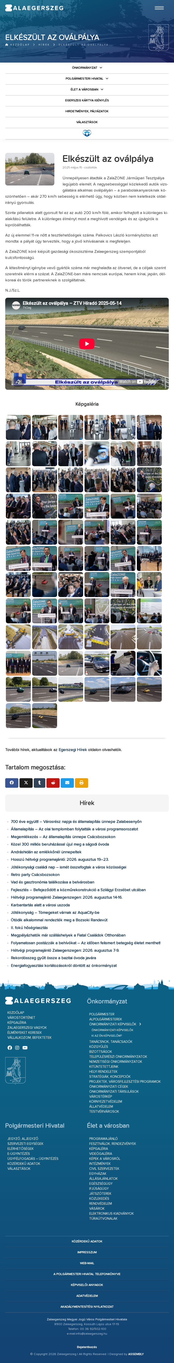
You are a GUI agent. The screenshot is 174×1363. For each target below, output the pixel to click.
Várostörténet (21, 1017)
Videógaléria (100, 1154)
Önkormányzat (84, 67)
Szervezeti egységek (25, 1144)
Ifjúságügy (99, 1188)
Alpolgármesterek (105, 1019)
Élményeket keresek (24, 1032)
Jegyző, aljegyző (22, 1139)
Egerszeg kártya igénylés (87, 100)
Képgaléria (16, 1022)
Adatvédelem (87, 1295)
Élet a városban (84, 89)
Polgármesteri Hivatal (84, 78)
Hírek (44, 45)
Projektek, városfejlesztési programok (125, 1081)
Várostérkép (100, 1096)
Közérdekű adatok (23, 1163)
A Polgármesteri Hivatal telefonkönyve (87, 1274)
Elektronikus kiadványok (111, 1213)
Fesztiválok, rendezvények (112, 1144)
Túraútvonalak (103, 1218)
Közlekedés (99, 1198)
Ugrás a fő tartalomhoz (157, 2)
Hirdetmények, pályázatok (87, 111)
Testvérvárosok (104, 1111)
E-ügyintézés (18, 1154)
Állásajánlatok (103, 1178)
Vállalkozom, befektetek (29, 1037)
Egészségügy (101, 1183)
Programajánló (103, 1139)
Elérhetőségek (20, 1149)
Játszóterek (100, 1193)
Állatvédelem (101, 1106)
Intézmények (100, 1163)
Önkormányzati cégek (108, 1086)
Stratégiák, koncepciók (110, 1076)
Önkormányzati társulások (114, 1091)
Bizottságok (100, 1051)
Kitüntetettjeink (103, 1066)
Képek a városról (104, 1159)
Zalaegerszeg (34, 8)
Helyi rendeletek (103, 1071)
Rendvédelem (100, 1203)
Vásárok (97, 1208)
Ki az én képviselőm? (107, 1035)
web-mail (87, 1263)
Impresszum (87, 1252)
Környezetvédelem (105, 1101)
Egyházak (97, 1173)
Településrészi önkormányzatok (118, 1056)
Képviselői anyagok (87, 1285)
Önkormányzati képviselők (112, 1024)
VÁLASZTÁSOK (87, 122)
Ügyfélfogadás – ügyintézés (32, 1159)
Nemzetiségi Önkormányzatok (115, 1061)
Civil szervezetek (104, 1168)
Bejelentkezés (87, 1347)
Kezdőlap (19, 45)
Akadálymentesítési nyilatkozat (87, 1306)
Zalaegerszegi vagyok (27, 1027)
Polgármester (101, 1014)
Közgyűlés (98, 1046)
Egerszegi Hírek (73, 750)
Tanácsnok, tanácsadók (111, 1042)
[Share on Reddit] (53, 783)
